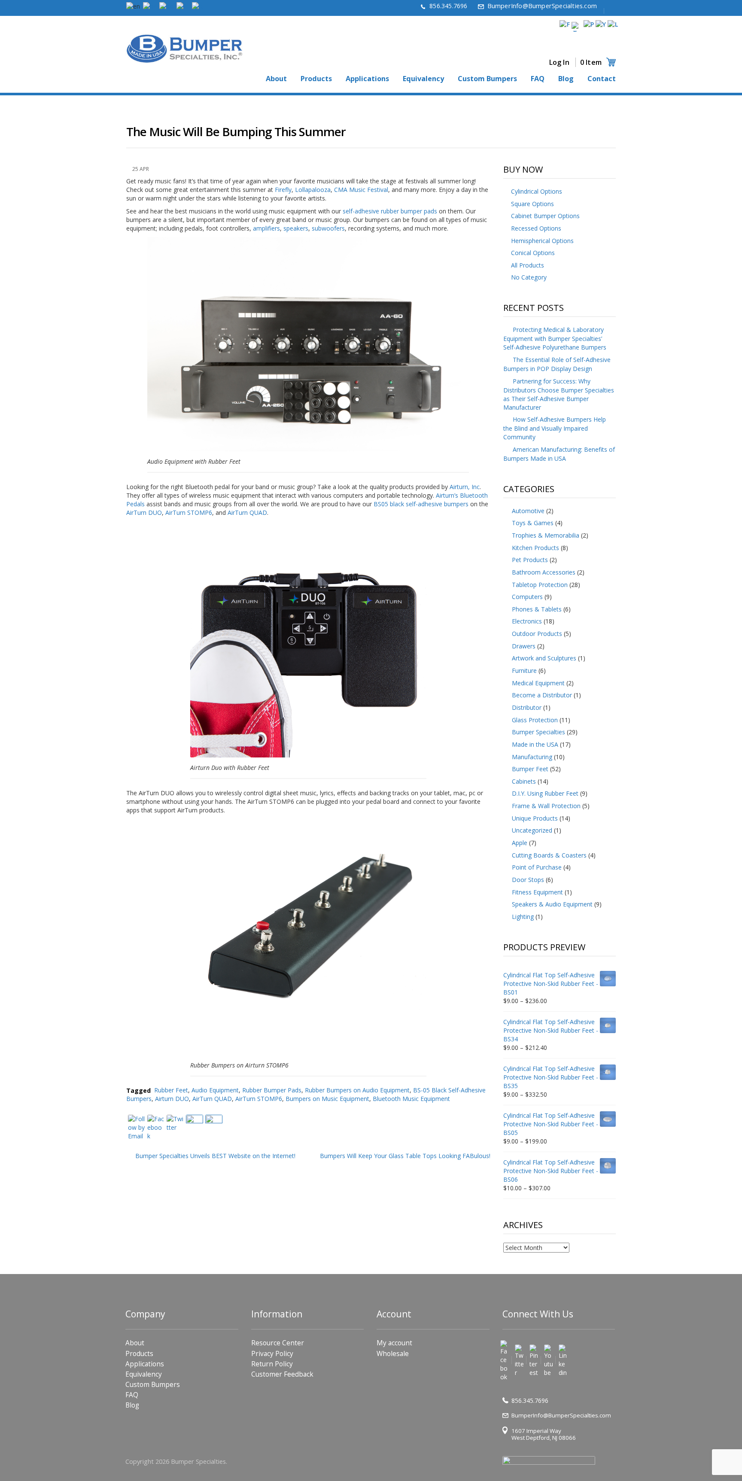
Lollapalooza (313, 190)
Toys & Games (532, 523)
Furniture (524, 670)
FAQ (537, 79)
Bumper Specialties (538, 732)
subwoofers (328, 228)
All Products (527, 265)
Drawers (523, 646)
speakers (295, 228)
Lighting (523, 916)
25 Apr (140, 169)
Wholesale (393, 1353)
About (276, 79)
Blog (566, 79)
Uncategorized (532, 830)
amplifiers (266, 228)
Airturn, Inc (465, 487)
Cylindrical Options (536, 191)
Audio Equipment (215, 1090)
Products (316, 79)
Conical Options (533, 253)
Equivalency (423, 79)
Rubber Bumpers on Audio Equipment (357, 1090)
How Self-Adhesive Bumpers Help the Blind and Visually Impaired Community (554, 428)
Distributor (526, 707)
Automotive (528, 511)
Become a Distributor (542, 695)
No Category (529, 277)
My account (394, 1342)
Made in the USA (535, 744)
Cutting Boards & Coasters (549, 855)
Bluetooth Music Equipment (411, 1099)
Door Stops (528, 880)
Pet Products (530, 560)
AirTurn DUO (144, 512)
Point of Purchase (537, 867)
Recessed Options (536, 228)
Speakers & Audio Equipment (552, 904)
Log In (559, 62)
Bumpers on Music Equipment (327, 1099)
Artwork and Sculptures (544, 658)
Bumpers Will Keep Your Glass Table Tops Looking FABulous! (405, 1156)
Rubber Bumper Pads (271, 1090)
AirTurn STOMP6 (188, 512)
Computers (527, 597)
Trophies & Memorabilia (545, 535)
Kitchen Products (535, 548)
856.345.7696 (448, 6)
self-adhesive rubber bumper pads (390, 211)
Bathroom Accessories (543, 572)
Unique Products (535, 818)
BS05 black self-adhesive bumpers (421, 504)
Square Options (532, 204)
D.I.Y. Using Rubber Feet (545, 793)
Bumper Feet (530, 769)
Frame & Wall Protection (546, 806)
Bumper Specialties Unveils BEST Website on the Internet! (215, 1156)
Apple (519, 843)
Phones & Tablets (537, 609)
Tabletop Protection (540, 585)
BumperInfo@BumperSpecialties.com (542, 6)
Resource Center (277, 1342)
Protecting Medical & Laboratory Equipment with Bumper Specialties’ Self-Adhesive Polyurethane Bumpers (554, 338)
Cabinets (524, 781)
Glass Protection (535, 720)
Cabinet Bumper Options (545, 216)
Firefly (283, 190)
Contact (601, 79)
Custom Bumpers (487, 79)
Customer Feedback (282, 1374)
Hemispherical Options (542, 241)
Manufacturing (532, 757)
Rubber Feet (171, 1090)
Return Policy (272, 1363)
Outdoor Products (537, 634)
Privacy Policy (272, 1353)
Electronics (527, 621)
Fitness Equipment (537, 892)
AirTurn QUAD (247, 512)
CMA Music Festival (361, 190)
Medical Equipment (538, 683)
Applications (367, 79)
